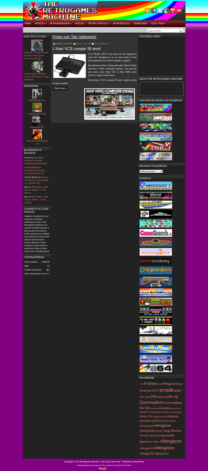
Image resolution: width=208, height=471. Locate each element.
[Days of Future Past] (156, 110)
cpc (172, 408)
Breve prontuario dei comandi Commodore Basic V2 (34, 170)
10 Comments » (102, 44)
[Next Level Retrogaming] (156, 159)
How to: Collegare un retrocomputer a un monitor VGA (36, 180)
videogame (171, 440)
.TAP (142, 384)
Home (28, 23)
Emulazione (166, 412)
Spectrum (146, 441)
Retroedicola (121, 23)
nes (164, 416)
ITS (150, 416)
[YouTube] (173, 12)
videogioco (164, 447)
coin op (172, 396)
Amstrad (177, 384)
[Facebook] (154, 12)
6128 (159, 383)
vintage (145, 453)
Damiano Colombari (150, 411)
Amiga (167, 383)
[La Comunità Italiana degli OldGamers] (156, 273)
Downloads (140, 23)
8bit (154, 383)
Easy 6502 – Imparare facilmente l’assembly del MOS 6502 (35, 160)
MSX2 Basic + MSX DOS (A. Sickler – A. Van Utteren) (36, 189)
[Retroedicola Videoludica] (156, 245)
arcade (166, 389)
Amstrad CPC (149, 390)
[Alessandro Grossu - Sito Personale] (156, 352)
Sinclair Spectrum (150, 435)
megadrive (157, 416)
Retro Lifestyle (99, 23)
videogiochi (146, 448)
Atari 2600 (145, 396)
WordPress (139, 461)
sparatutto (168, 435)
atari (178, 390)
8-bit (147, 383)
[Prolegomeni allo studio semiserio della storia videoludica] (156, 361)
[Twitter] (160, 12)
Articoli (40, 23)
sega (167, 430)
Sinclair (176, 430)
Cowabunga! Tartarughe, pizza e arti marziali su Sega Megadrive (36, 76)
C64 (154, 396)
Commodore (151, 402)
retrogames (148, 430)
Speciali (80, 23)
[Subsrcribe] (148, 12)
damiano (177, 408)
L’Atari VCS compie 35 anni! (77, 48)
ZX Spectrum (159, 453)
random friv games (113, 465)
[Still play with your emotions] (156, 188)
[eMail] (179, 12)
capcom (161, 396)
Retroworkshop (61, 23)
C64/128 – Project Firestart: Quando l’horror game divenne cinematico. (36, 55)
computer (154, 408)
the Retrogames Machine (87, 461)
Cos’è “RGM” (158, 23)
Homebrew (176, 412)
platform (157, 420)
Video (156, 441)
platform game (169, 420)
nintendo (172, 416)
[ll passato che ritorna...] (156, 333)
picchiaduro (145, 420)
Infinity (143, 416)
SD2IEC (159, 430)
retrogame (163, 425)
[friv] (102, 469)
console (164, 408)
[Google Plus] (167, 12)
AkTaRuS (28, 167)
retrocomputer (147, 425)
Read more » (61, 88)
